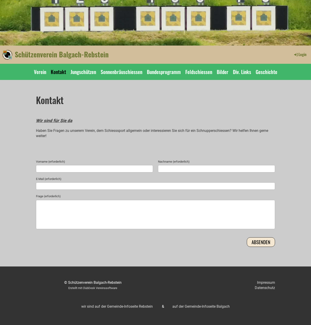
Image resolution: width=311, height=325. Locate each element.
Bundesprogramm (164, 71)
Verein (40, 71)
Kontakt (58, 71)
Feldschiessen (198, 71)
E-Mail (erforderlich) (48, 179)
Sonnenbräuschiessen (121, 71)
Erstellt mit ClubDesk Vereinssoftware (92, 288)
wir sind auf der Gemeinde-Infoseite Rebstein (117, 306)
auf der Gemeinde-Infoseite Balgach (201, 306)
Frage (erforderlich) (48, 196)
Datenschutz (265, 288)
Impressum (266, 282)
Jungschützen (83, 71)
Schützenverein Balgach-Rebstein (62, 54)
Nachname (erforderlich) (174, 161)
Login (302, 54)
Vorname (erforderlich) (50, 161)
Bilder (222, 71)
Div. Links (242, 71)
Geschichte (266, 71)
